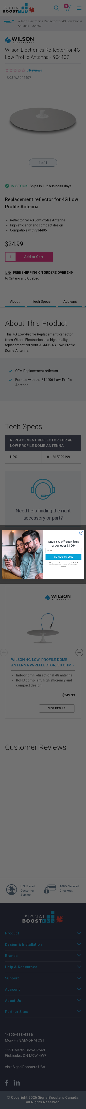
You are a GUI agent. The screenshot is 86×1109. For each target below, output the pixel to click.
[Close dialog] (81, 532)
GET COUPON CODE (63, 557)
